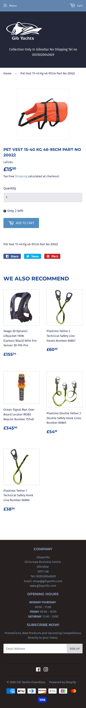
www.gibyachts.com (43, 585)
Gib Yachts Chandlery (31, 682)
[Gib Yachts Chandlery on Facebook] (38, 670)
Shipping (21, 176)
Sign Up (75, 648)
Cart (79, 5)
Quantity (9, 188)
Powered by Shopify (62, 682)
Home (7, 73)
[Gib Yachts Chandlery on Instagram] (46, 670)
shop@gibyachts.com (47, 581)
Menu (13, 5)
